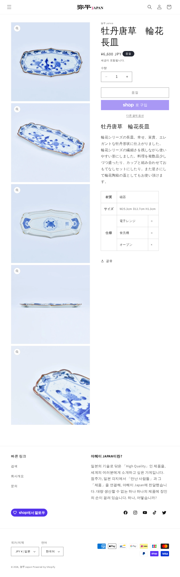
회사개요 (17, 476)
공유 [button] (109, 261)
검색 (14, 466)
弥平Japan (26, 566)
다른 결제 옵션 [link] (135, 115)
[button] (9, 7)
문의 (14, 486)
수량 (104, 68)
